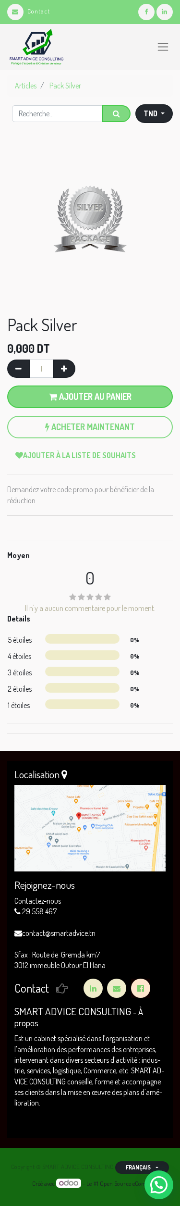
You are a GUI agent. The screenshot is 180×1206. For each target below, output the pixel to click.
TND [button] (151, 113)
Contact (38, 11)
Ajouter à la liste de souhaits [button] (79, 455)
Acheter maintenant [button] (92, 427)
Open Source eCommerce (131, 1183)
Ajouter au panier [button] (94, 396)
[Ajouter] (64, 369)
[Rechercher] (116, 113)
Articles (25, 85)
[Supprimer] (18, 369)
